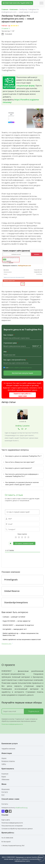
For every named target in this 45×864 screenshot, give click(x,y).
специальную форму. (25, 85)
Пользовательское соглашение (12, 826)
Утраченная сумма (10, 343)
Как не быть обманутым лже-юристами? (19, 462)
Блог (3, 795)
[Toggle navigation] (41, 3)
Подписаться (33, 711)
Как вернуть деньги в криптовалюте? (18, 468)
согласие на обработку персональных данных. (20, 367)
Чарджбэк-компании (8, 749)
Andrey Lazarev (22, 425)
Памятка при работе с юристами (22, 395)
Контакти (5, 792)
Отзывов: (5, 28)
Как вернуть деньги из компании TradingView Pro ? (23, 456)
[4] (25, 537)
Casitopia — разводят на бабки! (14, 617)
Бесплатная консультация (22, 373)
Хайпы (4, 764)
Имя (5, 352)
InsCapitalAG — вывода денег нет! (15, 629)
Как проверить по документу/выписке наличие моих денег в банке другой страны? (22, 483)
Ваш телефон (8, 335)
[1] (15, 537)
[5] (28, 537)
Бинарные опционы (8, 761)
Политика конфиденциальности (12, 724)
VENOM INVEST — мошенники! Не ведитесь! (18, 625)
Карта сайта (6, 820)
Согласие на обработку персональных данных (17, 829)
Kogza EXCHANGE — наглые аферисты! (16, 621)
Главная (5, 9)
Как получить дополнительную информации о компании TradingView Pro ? (21, 475)
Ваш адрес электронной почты (15, 360)
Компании (14, 9)
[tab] (22, 456)
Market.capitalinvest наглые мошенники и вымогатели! (22, 639)
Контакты (5, 804)
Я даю (18, 367)
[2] (19, 537)
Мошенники (6, 789)
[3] (22, 537)
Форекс (4, 758)
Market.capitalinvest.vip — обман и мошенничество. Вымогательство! (21, 634)
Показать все (7, 644)
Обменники (5, 779)
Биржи (4, 777)
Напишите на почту (14, 808)
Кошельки (5, 774)
